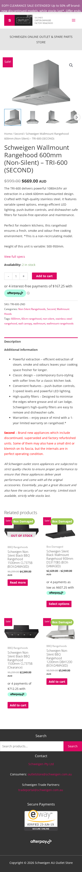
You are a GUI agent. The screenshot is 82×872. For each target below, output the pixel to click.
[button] (71, 65)
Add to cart (44, 276)
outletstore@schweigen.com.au (50, 774)
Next (77, 117)
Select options (59, 604)
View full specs (14, 257)
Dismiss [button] (50, 16)
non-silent (48, 318)
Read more (18, 582)
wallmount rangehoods (60, 323)
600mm (15, 318)
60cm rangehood (31, 318)
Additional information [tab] (21, 350)
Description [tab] (12, 341)
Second (19, 134)
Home (8, 134)
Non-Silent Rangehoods (32, 309)
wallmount (39, 323)
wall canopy (25, 323)
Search (73, 746)
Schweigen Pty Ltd (41, 764)
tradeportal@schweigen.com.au (41, 790)
